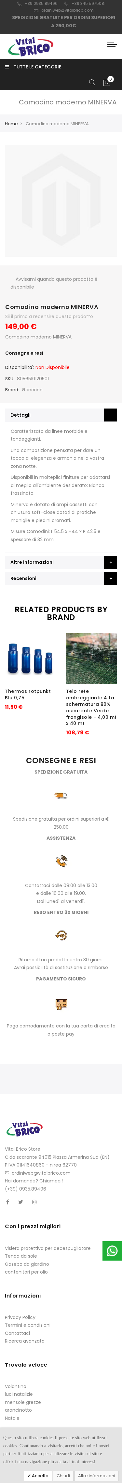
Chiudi (63, 1476)
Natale (12, 1418)
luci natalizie (19, 1394)
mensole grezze (23, 1402)
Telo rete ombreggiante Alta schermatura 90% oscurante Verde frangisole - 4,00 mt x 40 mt (91, 707)
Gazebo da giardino (27, 1264)
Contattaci (17, 1333)
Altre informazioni (96, 1476)
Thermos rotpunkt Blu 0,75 (28, 694)
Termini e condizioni (27, 1325)
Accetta (39, 1476)
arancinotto (18, 1410)
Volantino (15, 1386)
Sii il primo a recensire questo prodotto (49, 316)
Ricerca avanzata (25, 1341)
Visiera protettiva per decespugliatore (48, 1248)
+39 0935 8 (36, 3)
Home (11, 124)
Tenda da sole (21, 1256)
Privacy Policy (20, 1317)
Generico (32, 389)
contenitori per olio (26, 1272)
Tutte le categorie (37, 67)
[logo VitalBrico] (30, 46)
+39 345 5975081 (88, 3)
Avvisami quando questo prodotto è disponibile (54, 283)
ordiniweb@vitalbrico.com (67, 10)
